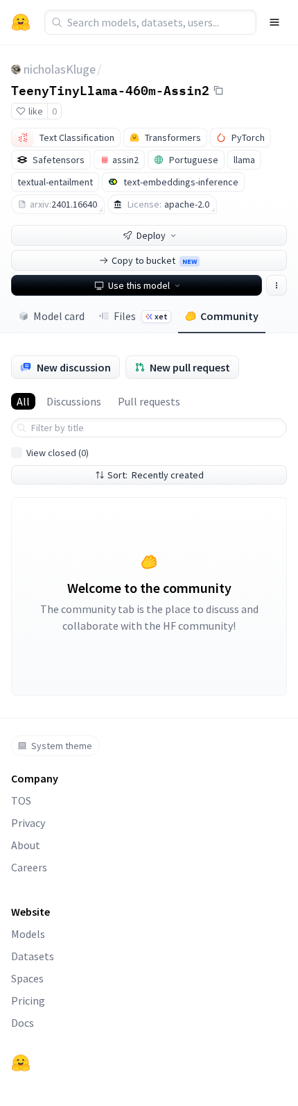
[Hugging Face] (20, 1063)
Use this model (139, 285)
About (25, 845)
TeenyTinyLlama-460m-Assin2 (110, 89)
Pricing (28, 1000)
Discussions (73, 401)
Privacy (28, 823)
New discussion (74, 367)
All (23, 401)
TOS (21, 800)
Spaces (27, 978)
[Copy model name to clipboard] (218, 90)
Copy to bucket (154, 260)
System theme (61, 745)
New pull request (190, 367)
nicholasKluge (60, 69)
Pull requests (149, 401)
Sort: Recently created (155, 475)
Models (28, 934)
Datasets (32, 956)
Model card (59, 316)
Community (229, 316)
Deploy (151, 235)
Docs (22, 1023)
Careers (29, 867)
